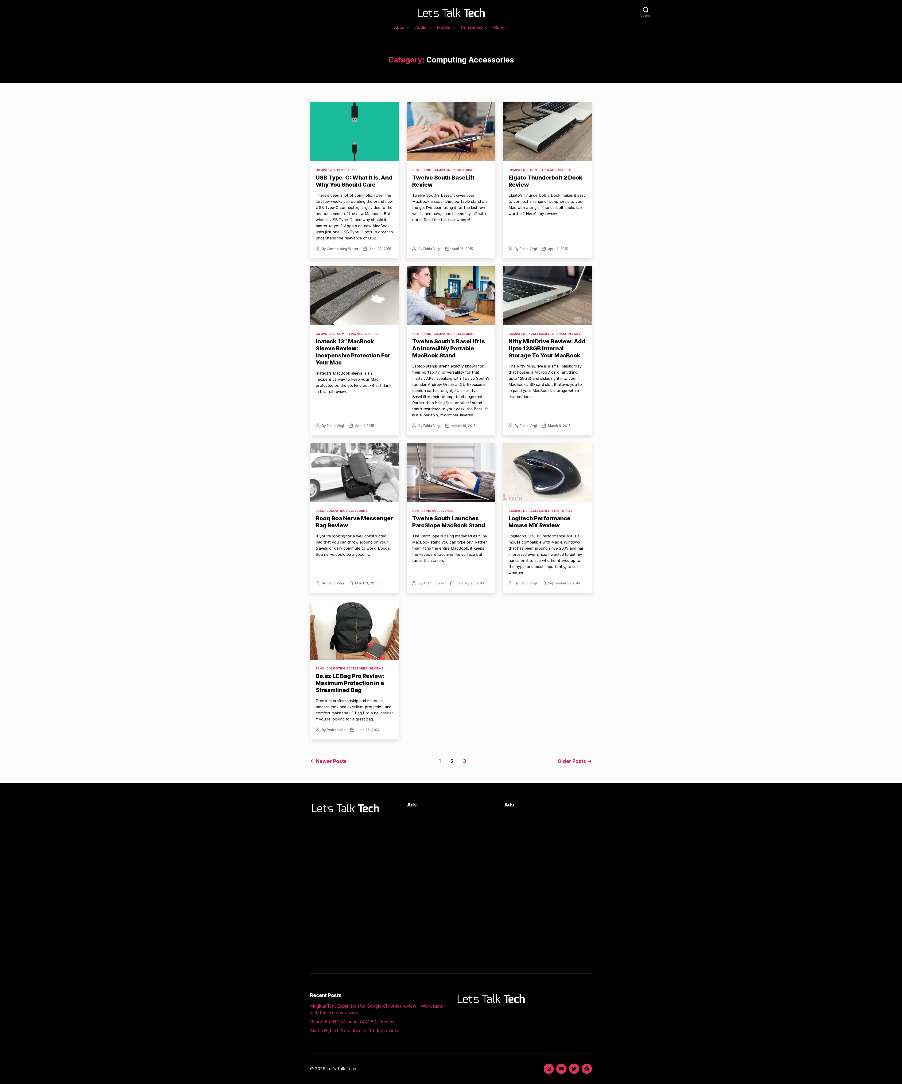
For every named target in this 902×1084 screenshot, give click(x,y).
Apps (399, 27)
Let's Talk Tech (341, 1068)
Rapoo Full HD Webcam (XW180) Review (352, 1022)
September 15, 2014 (564, 583)
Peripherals (347, 170)
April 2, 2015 (558, 249)
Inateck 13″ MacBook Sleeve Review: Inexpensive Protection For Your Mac (353, 352)
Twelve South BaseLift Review (443, 181)
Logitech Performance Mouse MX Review (540, 522)
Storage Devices (566, 334)
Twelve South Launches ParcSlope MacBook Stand (448, 522)
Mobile (443, 27)
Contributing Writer (342, 249)
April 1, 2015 (364, 426)
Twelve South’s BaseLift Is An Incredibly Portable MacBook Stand (448, 348)
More (498, 27)
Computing (472, 27)
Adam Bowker (434, 583)
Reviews (376, 668)
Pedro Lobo (336, 730)
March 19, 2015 (463, 426)
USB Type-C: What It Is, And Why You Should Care (354, 181)
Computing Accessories (454, 170)
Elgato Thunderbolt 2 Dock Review (545, 181)
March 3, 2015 (366, 583)
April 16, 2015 (462, 249)
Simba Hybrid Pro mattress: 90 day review (354, 1030)
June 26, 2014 (368, 730)
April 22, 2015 (380, 249)
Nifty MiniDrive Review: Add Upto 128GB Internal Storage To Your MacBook (547, 348)
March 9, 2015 (559, 426)
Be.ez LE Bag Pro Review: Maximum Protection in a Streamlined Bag (350, 683)
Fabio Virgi (432, 249)
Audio (421, 27)
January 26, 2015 (470, 583)
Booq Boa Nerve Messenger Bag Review (354, 522)
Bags (320, 511)
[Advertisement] (451, 845)
